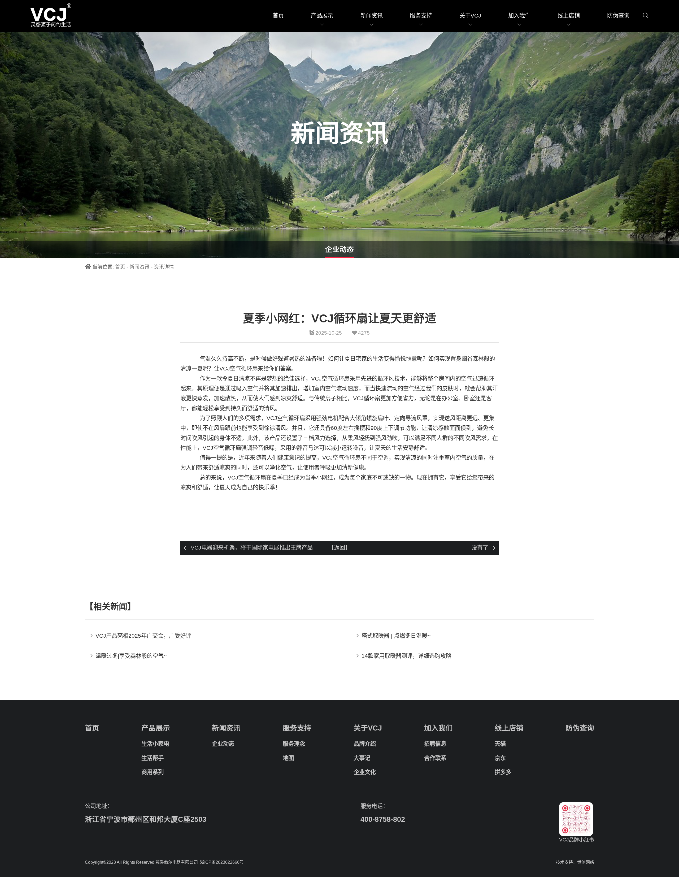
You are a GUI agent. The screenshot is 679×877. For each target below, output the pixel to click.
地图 (288, 758)
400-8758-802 (382, 819)
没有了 (480, 548)
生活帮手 (152, 758)
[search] (645, 15)
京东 (500, 758)
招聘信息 (435, 744)
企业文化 (365, 772)
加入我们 (519, 15)
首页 (278, 15)
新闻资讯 (371, 15)
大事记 (362, 758)
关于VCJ (470, 15)
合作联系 (435, 758)
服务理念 (294, 744)
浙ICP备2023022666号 (222, 862)
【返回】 (339, 548)
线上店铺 (569, 15)
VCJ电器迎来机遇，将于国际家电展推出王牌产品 (252, 548)
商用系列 (152, 772)
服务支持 (421, 15)
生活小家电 (155, 744)
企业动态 (339, 249)
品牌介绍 (365, 744)
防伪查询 (618, 15)
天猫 (500, 744)
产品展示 (322, 15)
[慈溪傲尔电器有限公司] (51, 12)
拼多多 (503, 772)
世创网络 (585, 862)
